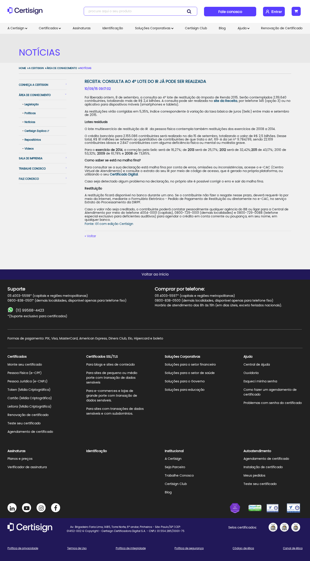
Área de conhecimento (62, 68)
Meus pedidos (254, 475)
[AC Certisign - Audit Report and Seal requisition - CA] (295, 527)
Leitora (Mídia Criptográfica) (29, 406)
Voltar (91, 236)
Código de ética (243, 548)
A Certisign (15, 28)
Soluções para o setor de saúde (190, 373)
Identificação (112, 28)
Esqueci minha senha (260, 381)
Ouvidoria (251, 373)
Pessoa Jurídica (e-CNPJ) (27, 381)
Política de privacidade (22, 548)
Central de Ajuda (257, 364)
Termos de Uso (77, 548)
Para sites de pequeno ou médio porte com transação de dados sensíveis (111, 378)
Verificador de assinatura (27, 467)
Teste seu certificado (24, 423)
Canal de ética (293, 548)
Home (22, 68)
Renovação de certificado (28, 415)
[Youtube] (26, 507)
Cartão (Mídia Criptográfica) (29, 398)
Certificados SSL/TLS (102, 356)
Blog (222, 28)
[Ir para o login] (274, 11)
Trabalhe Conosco (179, 475)
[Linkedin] (12, 507)
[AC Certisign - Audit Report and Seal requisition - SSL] (273, 527)
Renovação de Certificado (282, 28)
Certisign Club (196, 28)
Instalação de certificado (263, 467)
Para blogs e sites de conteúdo (110, 364)
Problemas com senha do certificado (273, 403)
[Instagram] (41, 507)
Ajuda (242, 28)
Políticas (30, 113)
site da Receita (225, 101)
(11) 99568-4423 (30, 310)
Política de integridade (131, 548)
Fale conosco (230, 12)
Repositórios (33, 139)
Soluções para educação (184, 389)
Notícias (85, 68)
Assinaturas (82, 28)
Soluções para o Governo (185, 381)
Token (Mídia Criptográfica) (28, 389)
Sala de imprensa (30, 158)
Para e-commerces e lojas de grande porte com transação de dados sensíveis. (111, 395)
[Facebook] (55, 507)
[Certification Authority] (275, 508)
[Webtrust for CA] (257, 508)
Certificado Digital (124, 174)
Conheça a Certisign (33, 85)
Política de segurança (189, 548)
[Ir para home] (26, 12)
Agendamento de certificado (30, 431)
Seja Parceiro (175, 467)
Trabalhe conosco (32, 168)
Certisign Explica (36, 131)
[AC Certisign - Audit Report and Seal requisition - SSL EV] (284, 527)
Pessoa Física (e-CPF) (24, 373)
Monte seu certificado (24, 364)
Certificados (48, 28)
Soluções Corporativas (152, 28)
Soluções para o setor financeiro (190, 364)
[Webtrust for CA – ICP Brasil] (239, 508)
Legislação (32, 104)
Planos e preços (19, 458)
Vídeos (29, 148)
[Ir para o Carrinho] (296, 11)
